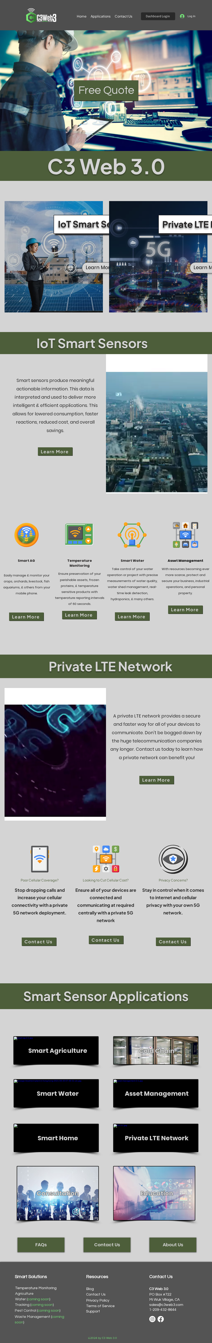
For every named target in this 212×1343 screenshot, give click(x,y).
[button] (101, 16)
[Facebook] (161, 1319)
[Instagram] (152, 1319)
